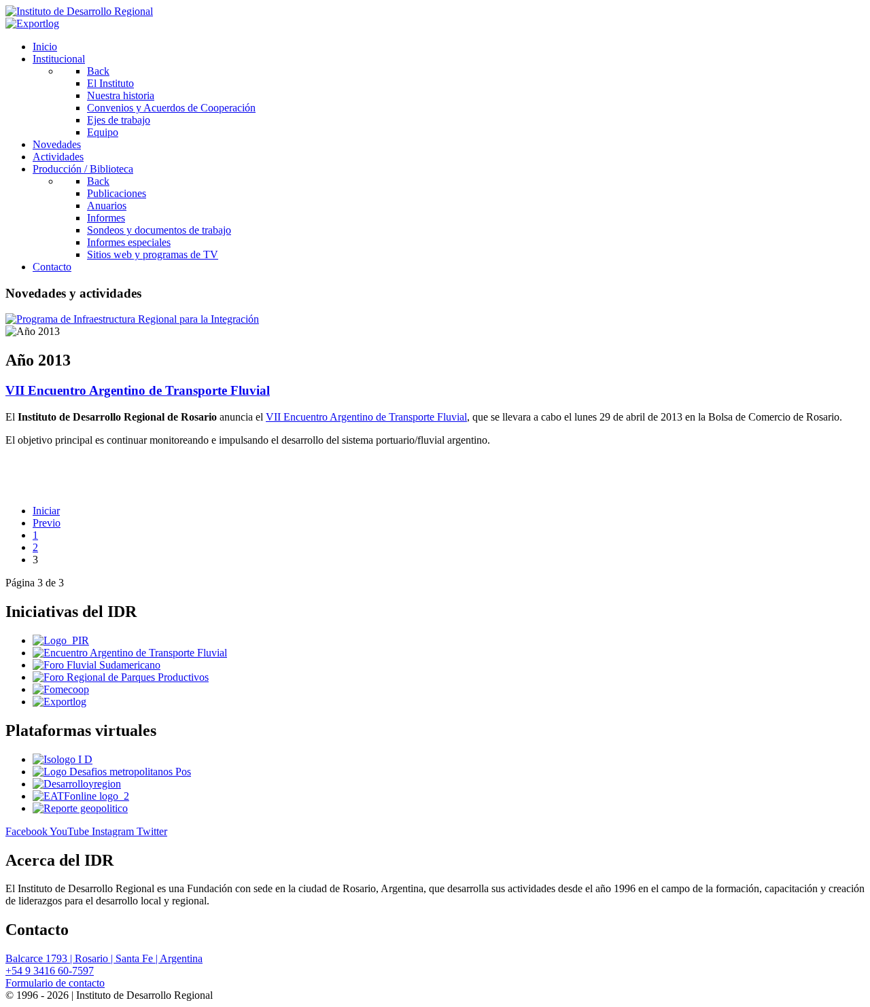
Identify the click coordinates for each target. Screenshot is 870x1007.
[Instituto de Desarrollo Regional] (79, 11)
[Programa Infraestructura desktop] (132, 319)
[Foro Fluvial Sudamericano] (96, 665)
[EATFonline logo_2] (81, 796)
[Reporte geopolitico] (80, 808)
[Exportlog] (32, 23)
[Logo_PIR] (61, 640)
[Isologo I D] (62, 759)
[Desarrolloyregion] (77, 784)
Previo (46, 523)
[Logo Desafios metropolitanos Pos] (112, 771)
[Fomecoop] (61, 689)
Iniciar (46, 510)
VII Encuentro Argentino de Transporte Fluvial (137, 390)
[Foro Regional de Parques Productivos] (121, 677)
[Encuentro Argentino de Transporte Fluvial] (130, 652)
